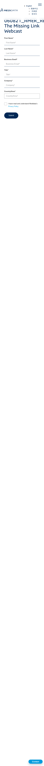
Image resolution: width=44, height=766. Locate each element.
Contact (35, 761)
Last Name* (8, 49)
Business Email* (10, 59)
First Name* (8, 38)
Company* (8, 81)
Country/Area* (9, 91)
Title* (6, 70)
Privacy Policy (13, 106)
